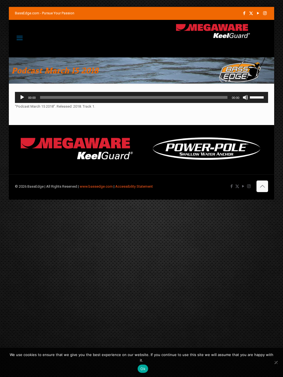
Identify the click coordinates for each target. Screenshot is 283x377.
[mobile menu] (19, 38)
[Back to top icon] (262, 186)
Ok (142, 369)
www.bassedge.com (96, 186)
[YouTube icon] (258, 13)
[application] (141, 97)
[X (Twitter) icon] (251, 13)
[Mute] (245, 97)
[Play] (22, 97)
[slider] (257, 97)
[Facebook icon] (244, 13)
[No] (276, 362)
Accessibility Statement (134, 186)
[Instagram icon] (265, 13)
